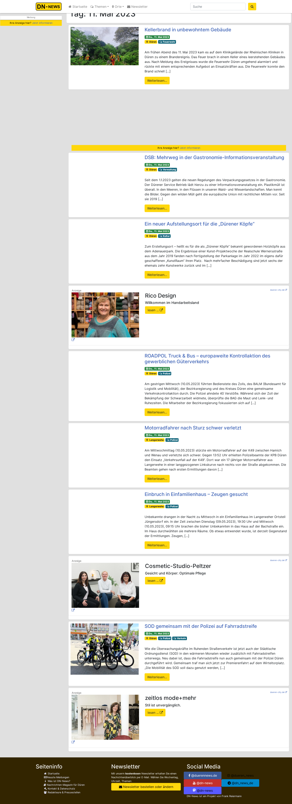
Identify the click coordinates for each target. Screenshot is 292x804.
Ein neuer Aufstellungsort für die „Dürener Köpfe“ (199, 224)
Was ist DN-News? (58, 781)
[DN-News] (50, 7)
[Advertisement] (179, 117)
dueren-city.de (277, 290)
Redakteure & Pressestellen (63, 792)
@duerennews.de (203, 775)
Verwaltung (169, 169)
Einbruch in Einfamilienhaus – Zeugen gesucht (196, 494)
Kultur (166, 235)
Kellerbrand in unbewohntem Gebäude (188, 30)
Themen (100, 7)
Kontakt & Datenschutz (61, 788)
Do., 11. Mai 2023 (159, 37)
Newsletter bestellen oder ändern (147, 787)
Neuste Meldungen (58, 777)
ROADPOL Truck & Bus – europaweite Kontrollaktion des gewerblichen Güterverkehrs (207, 358)
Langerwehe (156, 439)
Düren (152, 41)
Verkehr (181, 638)
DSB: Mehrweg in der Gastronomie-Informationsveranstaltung (214, 157)
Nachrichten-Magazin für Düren (65, 784)
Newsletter (139, 7)
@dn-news (204, 783)
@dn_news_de (242, 783)
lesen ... (154, 310)
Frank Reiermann (232, 796)
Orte (118, 7)
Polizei (166, 373)
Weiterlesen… (157, 81)
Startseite (79, 7)
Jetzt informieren (42, 22)
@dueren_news (242, 775)
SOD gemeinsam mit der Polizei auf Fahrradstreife (201, 626)
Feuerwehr (168, 41)
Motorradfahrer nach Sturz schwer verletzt (193, 428)
